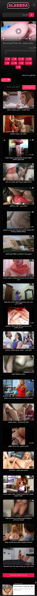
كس (7, 59)
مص (20, 63)
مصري (13, 63)
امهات (27, 59)
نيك (17, 67)
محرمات (28, 63)
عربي (13, 59)
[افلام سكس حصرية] (18, 6)
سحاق (20, 59)
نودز (6, 63)
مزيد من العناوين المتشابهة (18, 575)
